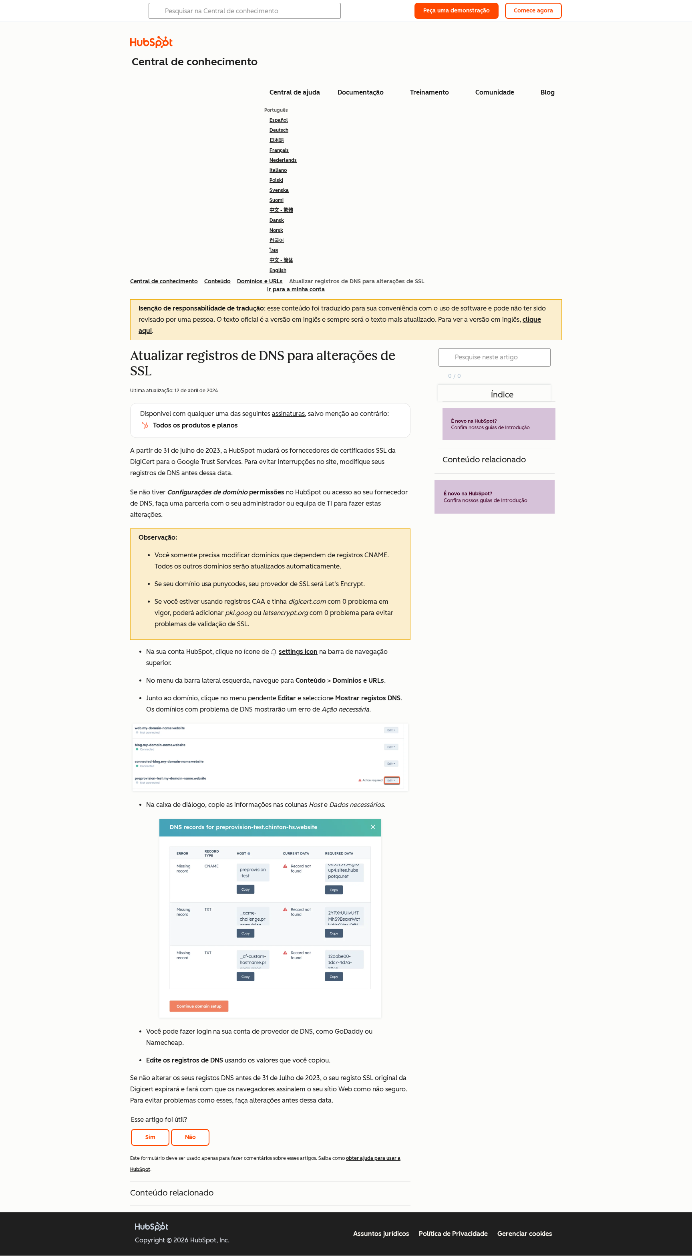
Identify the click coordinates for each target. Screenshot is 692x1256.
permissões (225, 492)
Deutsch (279, 130)
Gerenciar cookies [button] (524, 1234)
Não (190, 1137)
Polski (276, 180)
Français (279, 150)
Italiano (278, 170)
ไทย (274, 250)
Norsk (276, 230)
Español (279, 120)
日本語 (277, 140)
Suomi (277, 200)
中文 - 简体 (281, 260)
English (278, 270)
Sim (150, 1137)
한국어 (277, 240)
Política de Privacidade (453, 1234)
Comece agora (533, 10)
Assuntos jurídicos (381, 1234)
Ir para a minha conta (296, 289)
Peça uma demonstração (456, 10)
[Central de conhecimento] (151, 46)
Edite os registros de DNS (184, 1060)
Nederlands (283, 160)
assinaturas (288, 413)
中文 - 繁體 (281, 210)
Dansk (277, 220)
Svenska (279, 190)
